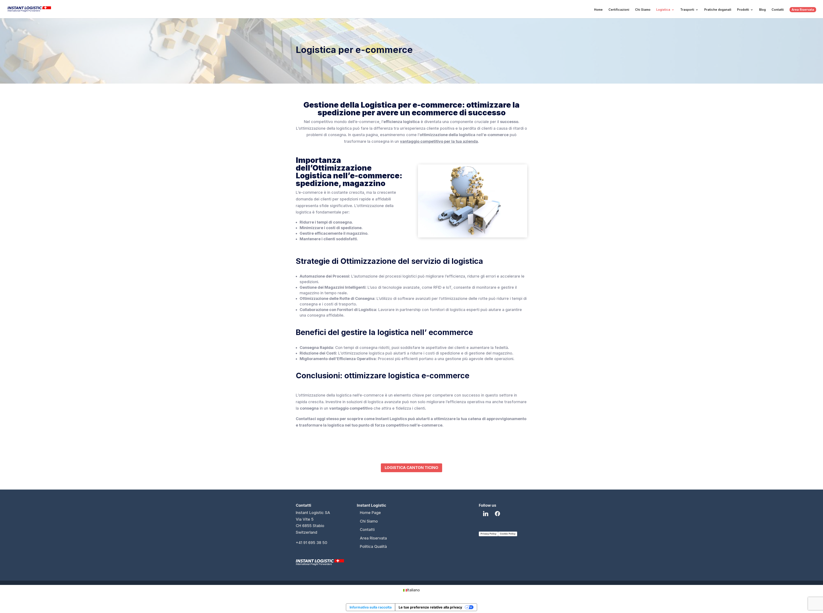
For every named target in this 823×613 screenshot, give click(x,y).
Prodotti (743, 9)
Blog (762, 9)
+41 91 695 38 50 (311, 542)
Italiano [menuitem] (413, 590)
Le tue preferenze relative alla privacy (430, 607)
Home (598, 9)
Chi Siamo (642, 9)
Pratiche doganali (717, 9)
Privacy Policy (488, 533)
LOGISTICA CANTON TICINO (411, 467)
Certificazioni (618, 9)
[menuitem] (411, 590)
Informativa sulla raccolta (371, 607)
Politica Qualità (373, 546)
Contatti (778, 9)
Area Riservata (803, 9)
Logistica (663, 9)
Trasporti (687, 9)
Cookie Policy (507, 533)
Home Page (370, 512)
